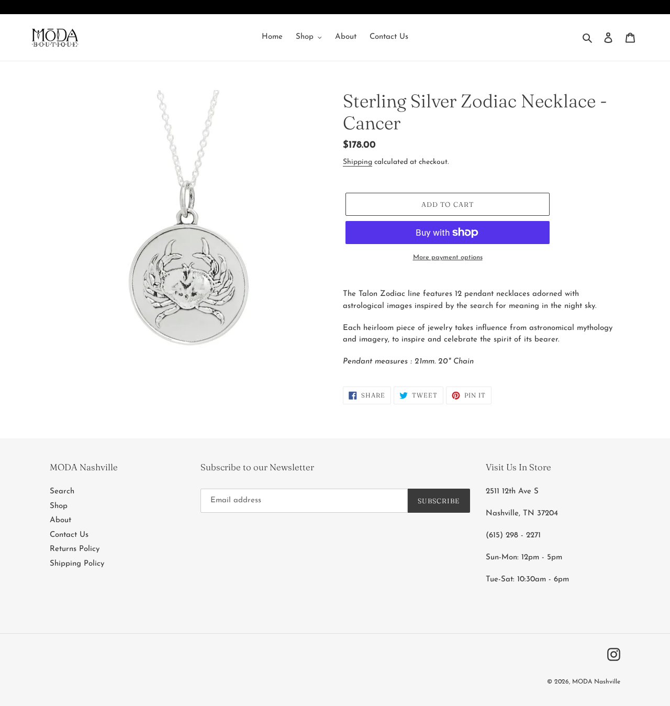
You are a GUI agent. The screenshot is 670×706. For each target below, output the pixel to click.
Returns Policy (74, 549)
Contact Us (69, 535)
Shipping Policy (77, 564)
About (60, 520)
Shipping (357, 162)
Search (62, 491)
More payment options (448, 257)
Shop (59, 506)
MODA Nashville (596, 682)
